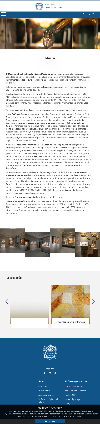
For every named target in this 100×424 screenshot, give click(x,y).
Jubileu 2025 (70, 395)
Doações (69, 403)
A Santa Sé (42, 386)
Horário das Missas (74, 386)
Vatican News (43, 390)
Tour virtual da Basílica (75, 390)
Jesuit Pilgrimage (72, 399)
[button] (12, 240)
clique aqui (26, 416)
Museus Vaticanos (45, 395)
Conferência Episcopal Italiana (47, 400)
